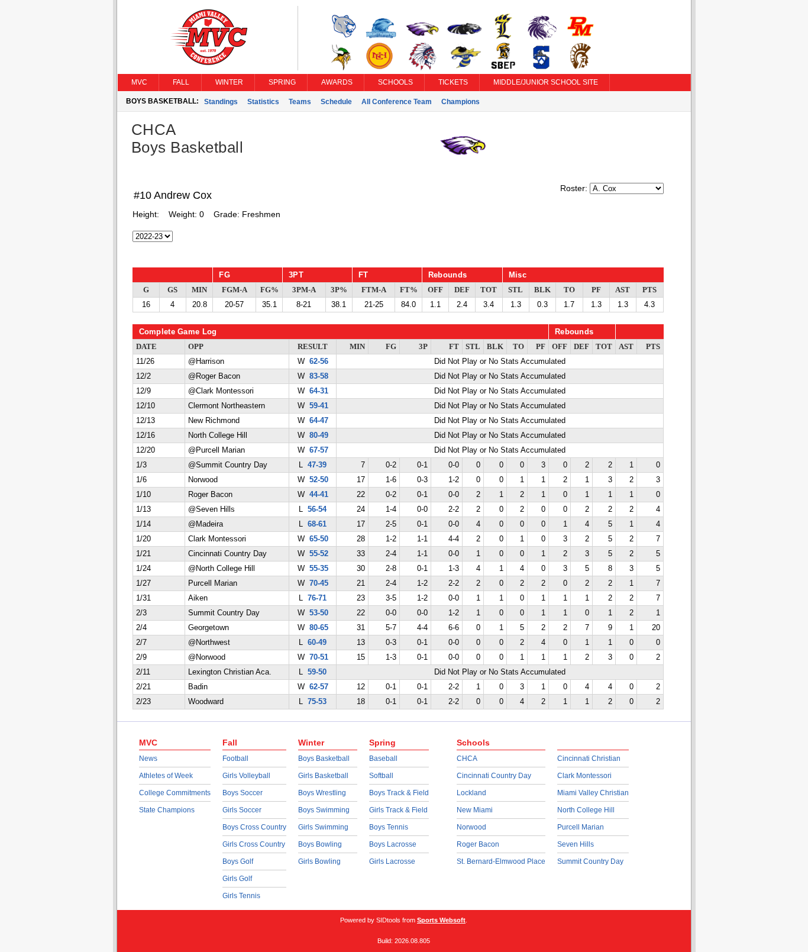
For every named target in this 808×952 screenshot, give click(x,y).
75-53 (317, 702)
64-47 (318, 421)
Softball (381, 776)
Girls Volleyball (246, 776)
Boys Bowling (320, 844)
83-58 (318, 376)
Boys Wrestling (322, 793)
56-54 (317, 509)
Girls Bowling (319, 861)
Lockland (471, 793)
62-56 (318, 361)
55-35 (318, 568)
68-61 (317, 524)
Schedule (336, 102)
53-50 (318, 613)
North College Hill (586, 810)
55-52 (318, 554)
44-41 (318, 494)
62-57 (318, 687)
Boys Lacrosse (392, 844)
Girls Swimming (323, 827)
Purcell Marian (580, 827)
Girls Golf (237, 878)
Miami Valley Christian (593, 793)
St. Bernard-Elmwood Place (501, 861)
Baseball (383, 758)
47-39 (317, 465)
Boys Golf (237, 861)
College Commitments (175, 793)
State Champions (167, 810)
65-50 (318, 539)
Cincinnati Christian (588, 758)
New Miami (475, 810)
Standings (221, 102)
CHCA (467, 758)
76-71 (317, 598)
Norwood (471, 827)
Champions (460, 102)
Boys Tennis (388, 827)
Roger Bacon (478, 844)
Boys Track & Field (399, 793)
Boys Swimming (324, 810)
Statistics (263, 102)
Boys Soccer (242, 793)
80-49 (318, 435)
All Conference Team (396, 102)
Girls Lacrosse (392, 861)
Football (235, 758)
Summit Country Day (590, 861)
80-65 (318, 628)
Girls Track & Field (398, 810)
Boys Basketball (324, 758)
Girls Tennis (241, 896)
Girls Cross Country (253, 844)
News (148, 758)
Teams (300, 102)
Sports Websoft (441, 920)
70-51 (318, 657)
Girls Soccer (241, 810)
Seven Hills (575, 844)
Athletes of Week (166, 776)
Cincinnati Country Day (494, 776)
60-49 (317, 642)
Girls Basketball (323, 776)
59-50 (317, 672)
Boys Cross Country (254, 827)
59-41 (318, 406)
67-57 (318, 450)
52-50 (318, 480)
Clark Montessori (584, 776)
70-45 (318, 583)
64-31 (318, 391)
